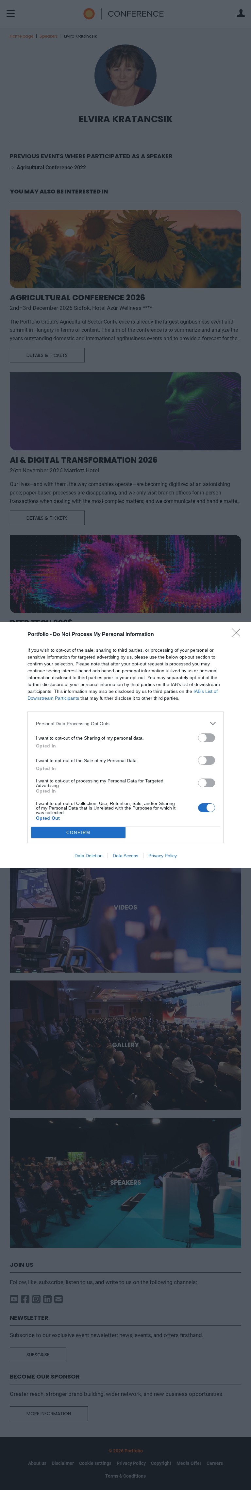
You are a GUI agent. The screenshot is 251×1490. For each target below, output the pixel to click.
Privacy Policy (162, 855)
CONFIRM (78, 832)
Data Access (125, 855)
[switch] (206, 737)
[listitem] (125, 723)
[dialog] (125, 745)
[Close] (238, 634)
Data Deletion (89, 855)
